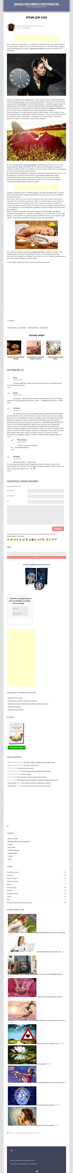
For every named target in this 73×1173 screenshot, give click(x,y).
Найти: (9, 547)
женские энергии (12, 327)
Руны (8, 899)
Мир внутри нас (11, 887)
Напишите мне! (12, 853)
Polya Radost (26, 28)
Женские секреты (27, 26)
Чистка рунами (26, 774)
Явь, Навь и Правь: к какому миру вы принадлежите (39, 762)
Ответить (9, 387)
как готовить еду (44, 327)
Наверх (37, 1171)
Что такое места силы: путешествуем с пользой (22, 701)
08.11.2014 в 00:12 (17, 458)
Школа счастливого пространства (36, 4)
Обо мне (10, 856)
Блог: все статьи (13, 838)
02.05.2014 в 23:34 (17, 395)
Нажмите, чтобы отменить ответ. (14, 486)
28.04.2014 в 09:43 (17, 379)
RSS (11, 1150)
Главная (18, 26)
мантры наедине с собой (21, 102)
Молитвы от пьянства (14, 706)
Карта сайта (11, 847)
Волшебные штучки (13, 872)
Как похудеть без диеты (15, 698)
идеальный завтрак (33, 327)
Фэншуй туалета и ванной (16, 709)
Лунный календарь (13, 850)
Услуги (10, 859)
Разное (9, 896)
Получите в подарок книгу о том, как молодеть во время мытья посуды (20, 601)
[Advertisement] (36, 39)
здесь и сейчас (22, 327)
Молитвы (9, 890)
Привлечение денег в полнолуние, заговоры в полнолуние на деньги (28, 703)
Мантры (9, 884)
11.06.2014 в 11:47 (17, 410)
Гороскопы (10, 875)
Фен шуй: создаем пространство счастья (19, 902)
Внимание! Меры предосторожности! (19, 841)
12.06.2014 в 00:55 (21, 441)
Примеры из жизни (12, 893)
